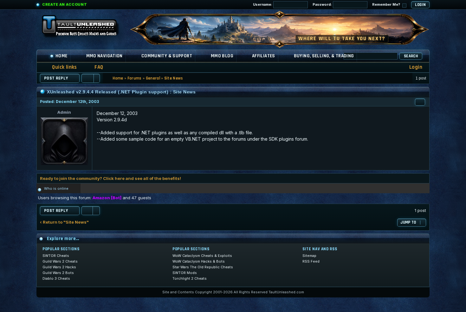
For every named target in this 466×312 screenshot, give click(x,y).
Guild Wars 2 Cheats (60, 261)
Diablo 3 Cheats (56, 278)
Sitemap (309, 255)
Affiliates (263, 56)
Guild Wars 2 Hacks (59, 267)
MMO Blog (222, 56)
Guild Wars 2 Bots (58, 273)
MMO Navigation (104, 56)
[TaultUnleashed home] (84, 28)
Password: (323, 4)
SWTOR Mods (184, 273)
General (153, 78)
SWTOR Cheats (55, 255)
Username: (263, 4)
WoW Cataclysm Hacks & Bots (198, 261)
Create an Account (64, 4)
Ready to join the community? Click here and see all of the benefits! (110, 178)
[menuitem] (94, 67)
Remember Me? (386, 4)
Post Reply (56, 78)
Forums (134, 78)
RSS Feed (311, 261)
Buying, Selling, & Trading (324, 56)
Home (61, 56)
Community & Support (166, 56)
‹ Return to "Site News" (64, 222)
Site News (173, 78)
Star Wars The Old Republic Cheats (202, 267)
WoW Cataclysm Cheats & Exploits (202, 255)
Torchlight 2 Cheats (189, 278)
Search (411, 56)
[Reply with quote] (420, 102)
